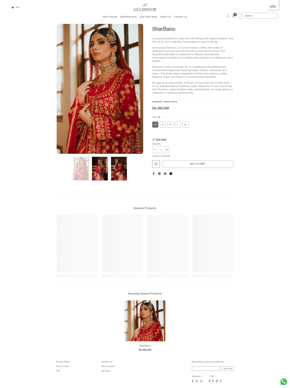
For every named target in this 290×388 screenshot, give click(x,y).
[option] (100, 89)
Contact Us (106, 361)
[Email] (165, 173)
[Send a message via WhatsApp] (283, 381)
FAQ (58, 371)
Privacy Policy (62, 361)
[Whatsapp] (170, 173)
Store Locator (108, 366)
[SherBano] (145, 320)
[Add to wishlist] (156, 164)
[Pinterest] (159, 173)
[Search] (258, 16)
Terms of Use (62, 366)
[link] (77, 271)
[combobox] (260, 15)
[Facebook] (153, 173)
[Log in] (228, 16)
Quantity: (156, 144)
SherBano (145, 346)
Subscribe (227, 368)
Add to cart (197, 164)
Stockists (105, 371)
